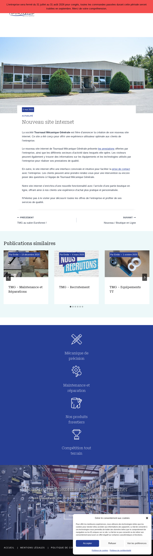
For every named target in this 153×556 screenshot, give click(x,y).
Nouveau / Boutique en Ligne (120, 220)
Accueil (9, 548)
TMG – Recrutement (74, 287)
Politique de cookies (100, 550)
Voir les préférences (137, 543)
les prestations (106, 148)
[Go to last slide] (8, 277)
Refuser (112, 543)
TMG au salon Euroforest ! (32, 220)
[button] (147, 518)
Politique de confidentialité (120, 550)
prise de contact (121, 169)
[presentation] (26, 265)
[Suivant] (144, 277)
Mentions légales (32, 548)
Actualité (27, 116)
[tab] (70, 306)
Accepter (87, 543)
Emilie (16, 255)
